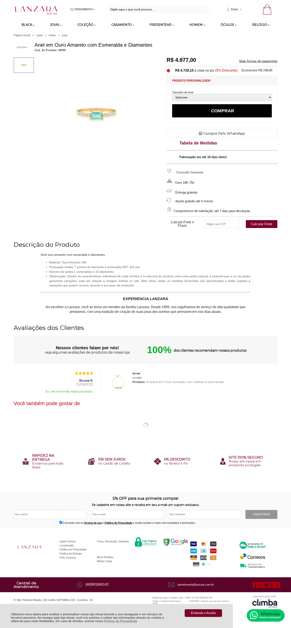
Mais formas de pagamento (258, 61)
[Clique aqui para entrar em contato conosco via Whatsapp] (266, 615)
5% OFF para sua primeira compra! (145, 498)
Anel (64, 35)
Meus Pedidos (105, 557)
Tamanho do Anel (182, 92)
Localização (67, 545)
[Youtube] (266, 584)
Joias (40, 35)
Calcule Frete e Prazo (182, 224)
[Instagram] (261, 584)
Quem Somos (68, 541)
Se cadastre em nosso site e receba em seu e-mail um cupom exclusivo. (145, 505)
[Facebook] (255, 584)
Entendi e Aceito (203, 613)
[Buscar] (206, 9)
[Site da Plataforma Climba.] (264, 601)
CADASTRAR (261, 514)
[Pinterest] (272, 584)
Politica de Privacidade (118, 522)
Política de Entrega (71, 553)
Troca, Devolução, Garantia (113, 541)
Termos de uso (93, 522)
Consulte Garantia (189, 172)
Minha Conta (104, 561)
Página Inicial (22, 35)
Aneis (53, 35)
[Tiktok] (277, 584)
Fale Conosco (68, 557)
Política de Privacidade (120, 621)
